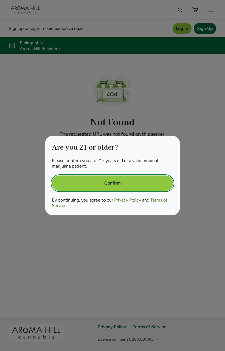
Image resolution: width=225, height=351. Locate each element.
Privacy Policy (127, 200)
